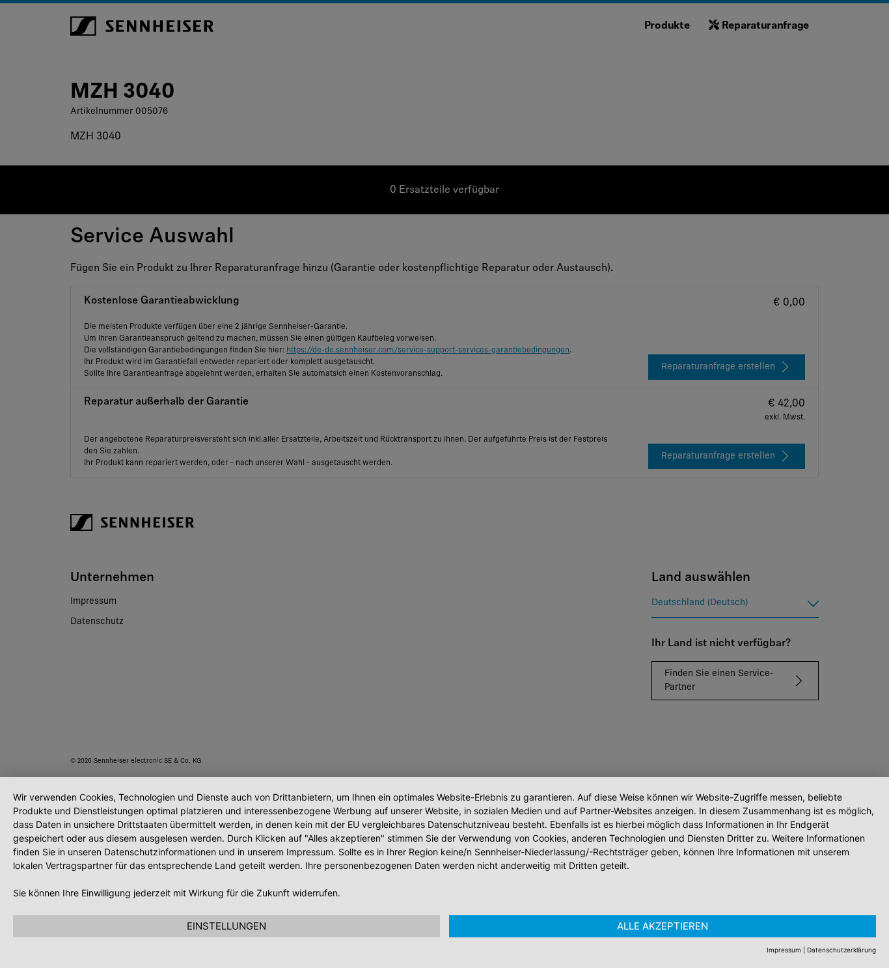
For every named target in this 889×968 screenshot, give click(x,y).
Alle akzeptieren (662, 926)
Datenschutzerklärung (841, 950)
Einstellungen (226, 926)
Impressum (784, 950)
